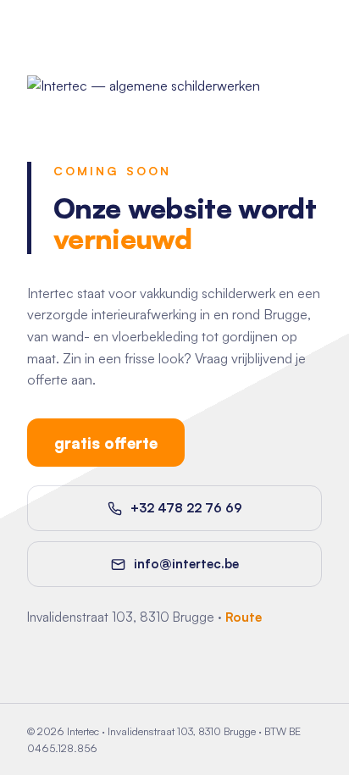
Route (243, 617)
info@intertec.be (186, 564)
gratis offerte (106, 442)
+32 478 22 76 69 (186, 508)
